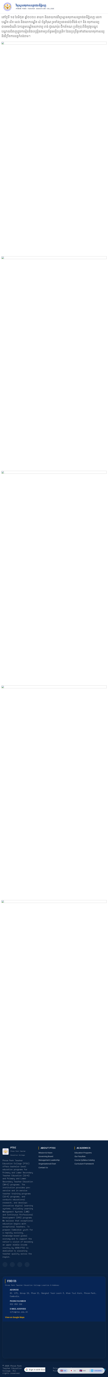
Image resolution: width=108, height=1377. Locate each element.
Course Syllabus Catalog (85, 1160)
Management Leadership (49, 1160)
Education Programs (83, 1152)
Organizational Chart (47, 1163)
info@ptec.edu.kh (19, 1312)
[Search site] (96, 7)
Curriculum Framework (84, 1163)
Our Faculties (80, 1156)
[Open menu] (103, 6)
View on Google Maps (14, 1317)
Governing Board (46, 1156)
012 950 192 (16, 1304)
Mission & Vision (45, 1152)
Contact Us (43, 1167)
